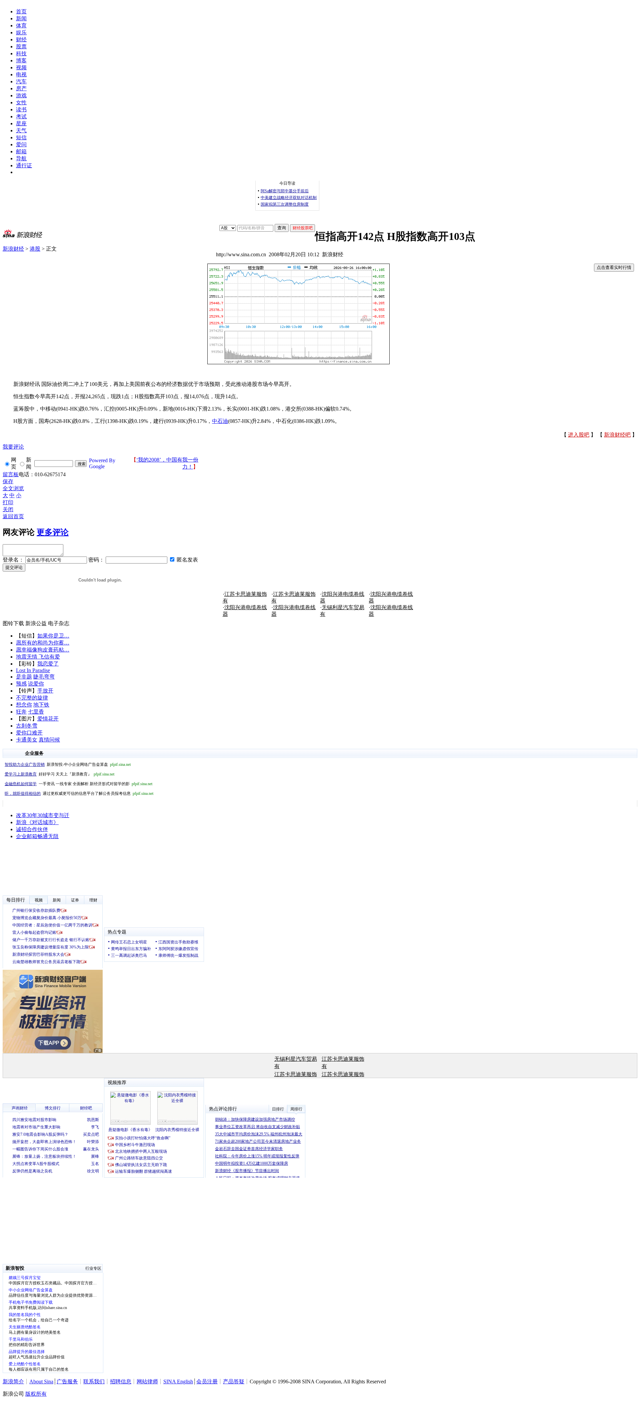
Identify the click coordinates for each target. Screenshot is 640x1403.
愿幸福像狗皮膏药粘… (42, 650)
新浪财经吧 (617, 435)
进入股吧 (578, 435)
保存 (8, 481)
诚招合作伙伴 (32, 829)
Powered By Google (102, 463)
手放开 (45, 691)
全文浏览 (13, 488)
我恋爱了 (48, 664)
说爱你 (36, 684)
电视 (21, 74)
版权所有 (36, 1394)
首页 (21, 11)
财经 (21, 39)
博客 (21, 60)
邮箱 (21, 151)
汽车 (21, 81)
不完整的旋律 (32, 698)
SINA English (178, 1381)
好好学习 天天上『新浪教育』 (59, 774)
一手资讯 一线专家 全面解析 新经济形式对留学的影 (78, 783)
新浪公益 (36, 623)
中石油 (220, 421)
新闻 (21, 18)
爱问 (21, 144)
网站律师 (147, 1381)
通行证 (24, 165)
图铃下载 (13, 623)
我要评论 (13, 447)
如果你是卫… (53, 636)
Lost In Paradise (33, 670)
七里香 (36, 711)
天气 (21, 130)
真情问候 (49, 739)
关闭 (8, 509)
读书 (21, 109)
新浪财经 (13, 249)
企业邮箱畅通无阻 (37, 836)
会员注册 (207, 1381)
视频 (21, 67)
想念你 (24, 704)
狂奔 (21, 711)
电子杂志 (58, 623)
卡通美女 (26, 739)
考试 (21, 116)
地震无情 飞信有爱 (38, 657)
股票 (21, 46)
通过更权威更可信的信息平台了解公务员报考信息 (79, 793)
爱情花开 (48, 718)
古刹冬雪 (26, 725)
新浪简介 (13, 1381)
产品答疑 (233, 1381)
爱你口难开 (29, 732)
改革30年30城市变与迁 (42, 815)
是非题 (24, 677)
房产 (21, 88)
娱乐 (21, 32)
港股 (35, 249)
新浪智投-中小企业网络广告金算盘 (68, 764)
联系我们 (94, 1381)
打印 (8, 502)
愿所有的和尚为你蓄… (42, 643)
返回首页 (13, 516)
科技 (21, 53)
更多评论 (53, 532)
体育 (21, 25)
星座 (21, 123)
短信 (21, 137)
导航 (21, 158)
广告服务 (67, 1381)
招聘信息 (120, 1381)
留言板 (11, 474)
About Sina (41, 1381)
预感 (21, 684)
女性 (21, 102)
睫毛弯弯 (44, 677)
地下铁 (41, 704)
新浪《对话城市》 (37, 822)
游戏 (21, 95)
